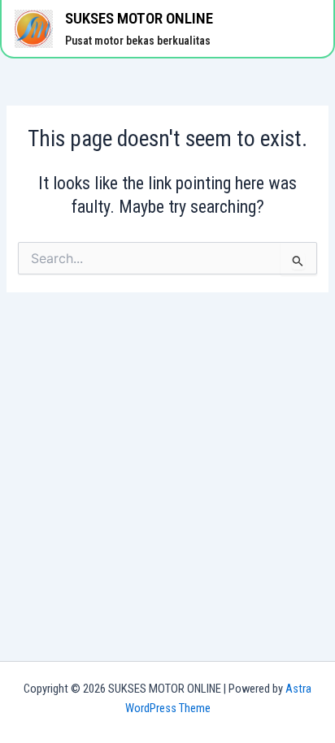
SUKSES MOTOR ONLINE (139, 18)
